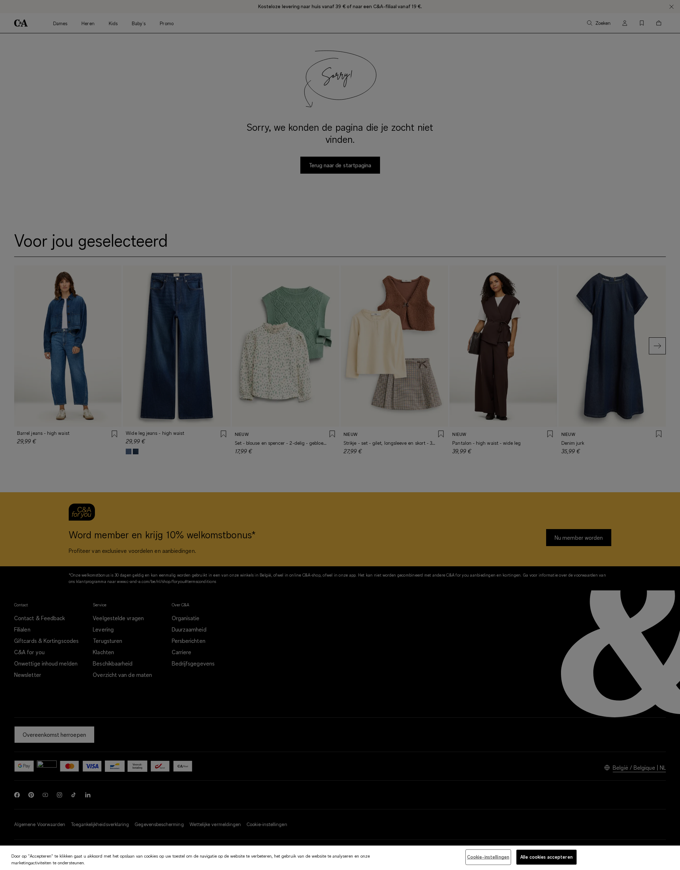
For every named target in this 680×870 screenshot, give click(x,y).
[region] (340, 858)
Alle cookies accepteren (546, 857)
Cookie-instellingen (488, 857)
